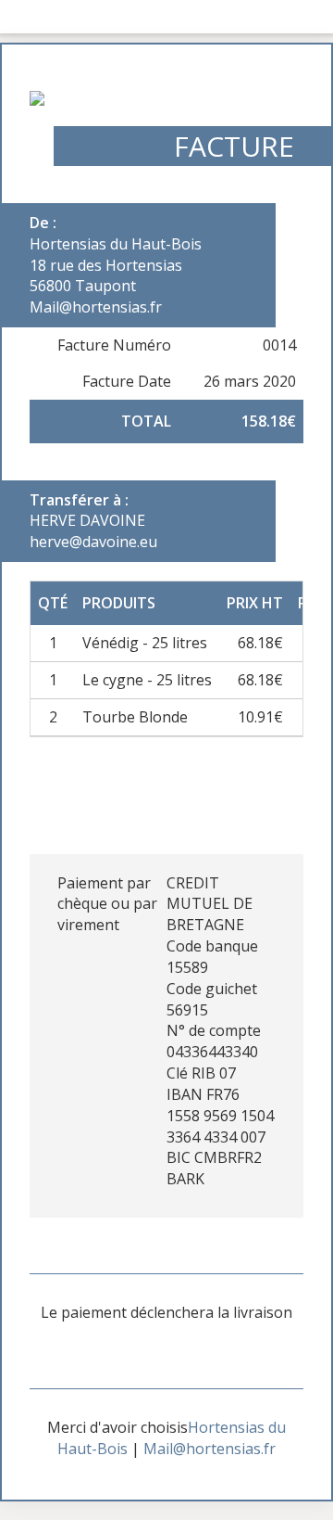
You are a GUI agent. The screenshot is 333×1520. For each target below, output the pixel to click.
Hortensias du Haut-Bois (116, 244)
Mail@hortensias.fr (209, 1448)
